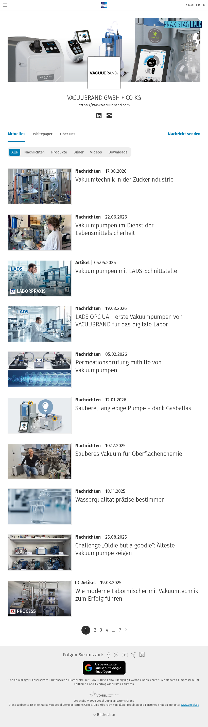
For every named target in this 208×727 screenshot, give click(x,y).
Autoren (129, 684)
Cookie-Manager (19, 680)
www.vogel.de (190, 704)
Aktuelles (16, 134)
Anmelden (195, 5)
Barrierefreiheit (80, 680)
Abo (92, 684)
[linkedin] (140, 655)
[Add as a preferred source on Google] (104, 668)
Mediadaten (169, 680)
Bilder (78, 152)
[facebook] (107, 655)
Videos (96, 152)
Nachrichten (34, 152)
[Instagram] (109, 116)
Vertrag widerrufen (109, 684)
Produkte (59, 152)
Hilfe (103, 680)
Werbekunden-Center (145, 680)
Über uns (67, 134)
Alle (14, 152)
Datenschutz (59, 680)
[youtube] (123, 655)
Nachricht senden (184, 134)
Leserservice (40, 680)
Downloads (118, 152)
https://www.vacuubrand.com (104, 105)
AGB (95, 680)
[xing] (132, 655)
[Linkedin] (98, 116)
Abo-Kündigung (119, 680)
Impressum (187, 680)
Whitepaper (43, 134)
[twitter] (114, 654)
